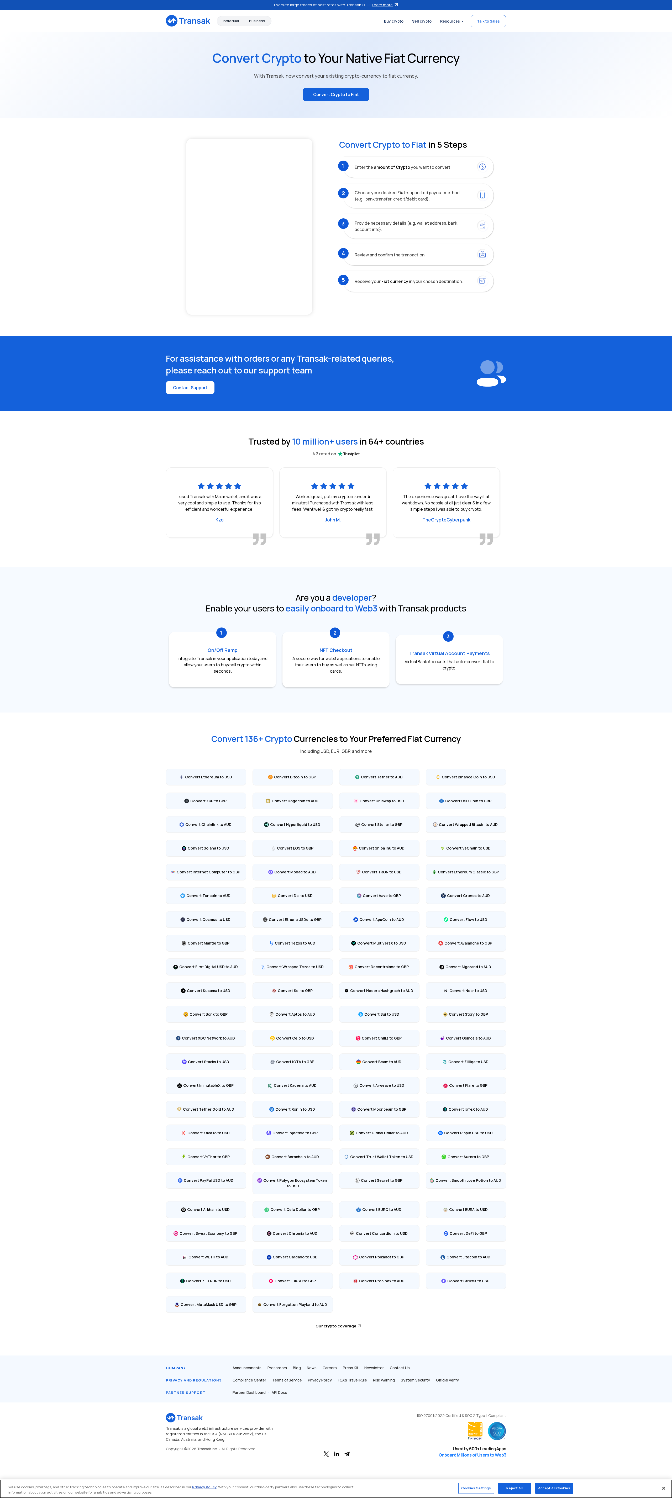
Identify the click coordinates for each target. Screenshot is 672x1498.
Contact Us (400, 1367)
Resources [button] (450, 21)
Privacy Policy (320, 1380)
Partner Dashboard (249, 1392)
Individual (231, 20)
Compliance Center (249, 1380)
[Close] (663, 1488)
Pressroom (277, 1367)
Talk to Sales (488, 21)
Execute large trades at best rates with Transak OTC (333, 5)
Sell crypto (422, 21)
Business (257, 20)
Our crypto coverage (336, 1326)
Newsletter (374, 1367)
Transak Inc (207, 1448)
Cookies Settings (476, 1488)
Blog (297, 1367)
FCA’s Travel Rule (352, 1380)
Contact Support (190, 388)
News (312, 1367)
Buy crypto (393, 21)
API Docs (279, 1392)
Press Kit (350, 1367)
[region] (336, 1488)
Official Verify (447, 1380)
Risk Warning (384, 1380)
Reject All (514, 1488)
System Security (415, 1380)
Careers (330, 1367)
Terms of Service (287, 1380)
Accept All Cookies (554, 1488)
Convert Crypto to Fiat (336, 94)
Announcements (247, 1367)
